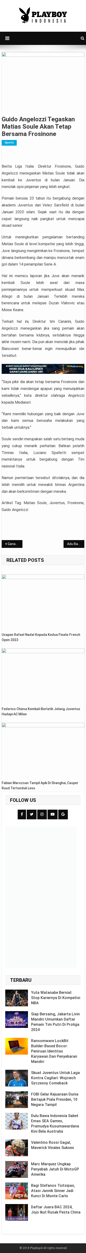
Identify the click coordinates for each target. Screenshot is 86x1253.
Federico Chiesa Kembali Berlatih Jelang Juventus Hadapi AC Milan (41, 711)
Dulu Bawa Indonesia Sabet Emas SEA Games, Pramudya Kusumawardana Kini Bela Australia (55, 1123)
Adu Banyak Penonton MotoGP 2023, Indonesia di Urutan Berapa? (75, 544)
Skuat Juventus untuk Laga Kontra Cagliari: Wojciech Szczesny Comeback (55, 1077)
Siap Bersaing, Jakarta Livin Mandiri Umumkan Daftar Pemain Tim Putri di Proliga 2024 (55, 1022)
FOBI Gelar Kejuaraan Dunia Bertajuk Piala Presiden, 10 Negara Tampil (54, 1099)
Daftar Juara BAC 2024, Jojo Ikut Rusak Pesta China (56, 1209)
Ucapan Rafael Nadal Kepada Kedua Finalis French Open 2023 (41, 637)
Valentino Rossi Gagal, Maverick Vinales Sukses (52, 1145)
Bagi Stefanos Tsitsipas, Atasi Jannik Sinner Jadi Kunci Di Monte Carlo (53, 1190)
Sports (9, 142)
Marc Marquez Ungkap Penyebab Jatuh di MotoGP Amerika (55, 1169)
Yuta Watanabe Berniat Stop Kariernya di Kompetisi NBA (55, 997)
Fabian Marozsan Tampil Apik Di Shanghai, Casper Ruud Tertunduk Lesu (40, 785)
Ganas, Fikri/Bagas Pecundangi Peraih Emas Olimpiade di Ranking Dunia (15, 544)
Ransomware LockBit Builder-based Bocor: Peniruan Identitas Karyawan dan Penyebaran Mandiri (54, 1051)
